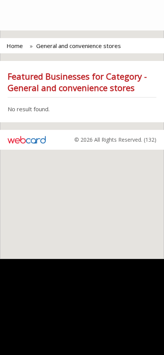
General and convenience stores (78, 46)
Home (14, 46)
